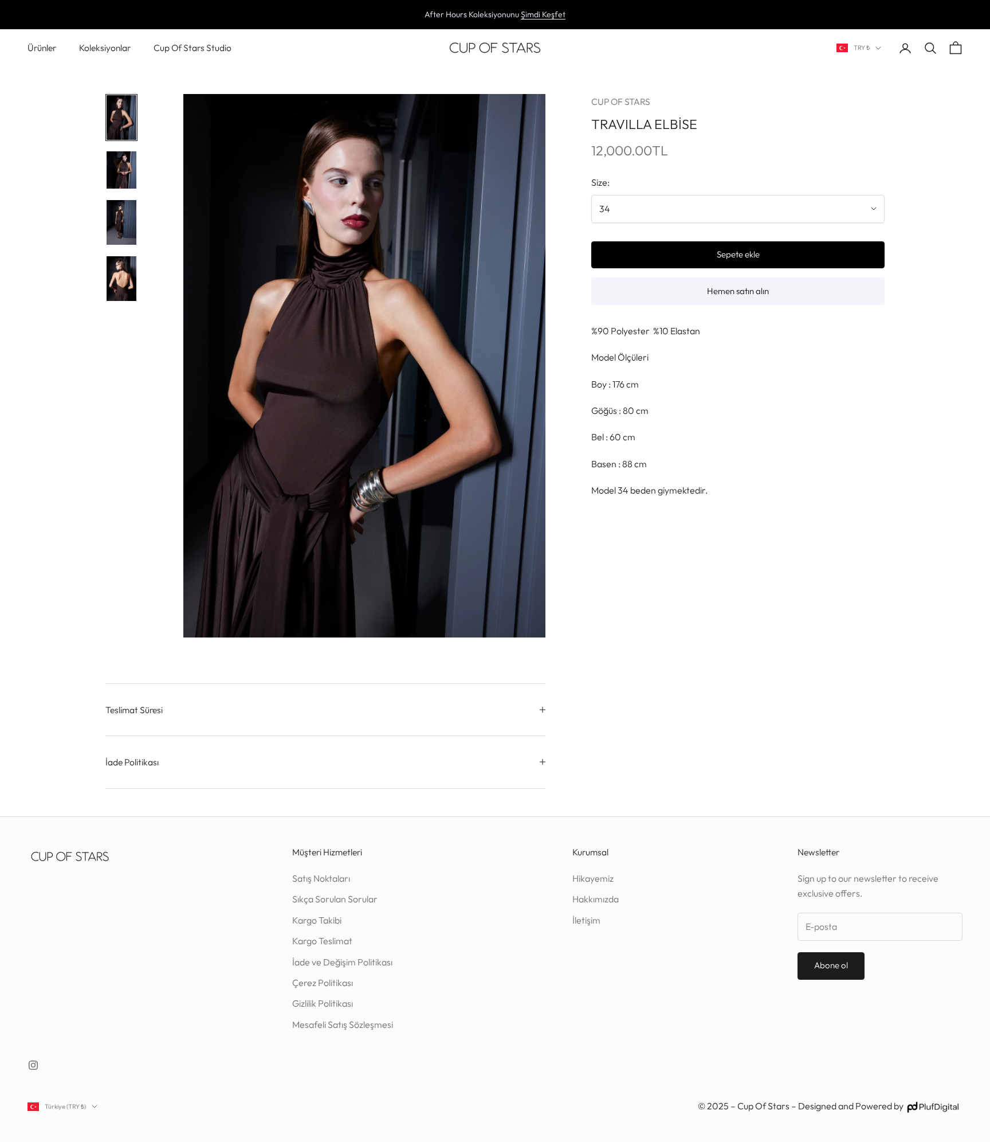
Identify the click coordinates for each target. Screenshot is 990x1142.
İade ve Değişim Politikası (342, 962)
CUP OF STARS (620, 101)
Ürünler (42, 47)
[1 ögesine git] (121, 117)
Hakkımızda (595, 899)
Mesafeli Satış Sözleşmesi (342, 1024)
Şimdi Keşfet (543, 14)
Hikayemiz (593, 878)
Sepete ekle (738, 254)
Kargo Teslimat (322, 941)
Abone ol (831, 965)
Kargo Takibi (316, 920)
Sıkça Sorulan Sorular (335, 899)
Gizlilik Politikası (322, 1003)
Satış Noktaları (321, 878)
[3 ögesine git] (121, 222)
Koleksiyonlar (105, 47)
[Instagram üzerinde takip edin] (33, 1065)
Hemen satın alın (738, 291)
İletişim (586, 920)
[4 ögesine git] (121, 278)
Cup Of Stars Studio (192, 47)
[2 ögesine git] (121, 170)
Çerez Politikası (322, 982)
